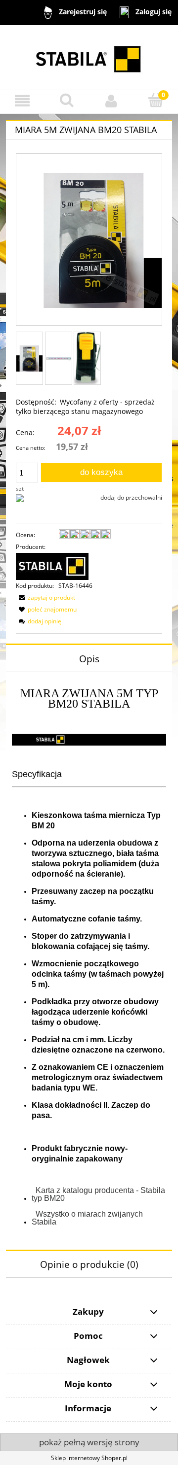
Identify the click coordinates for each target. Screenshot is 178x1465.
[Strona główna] (89, 57)
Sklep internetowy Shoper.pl (89, 1458)
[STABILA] (52, 566)
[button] (22, 100)
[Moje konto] (111, 100)
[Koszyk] (156, 100)
